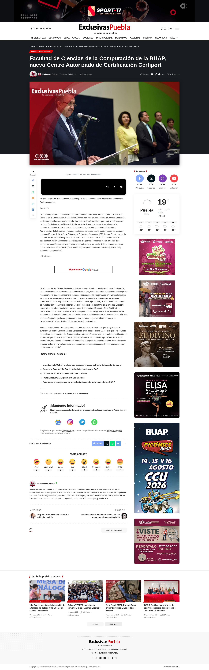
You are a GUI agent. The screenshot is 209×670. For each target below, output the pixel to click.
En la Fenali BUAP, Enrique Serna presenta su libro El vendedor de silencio (121, 608)
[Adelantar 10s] (121, 186)
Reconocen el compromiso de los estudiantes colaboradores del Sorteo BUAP (79, 382)
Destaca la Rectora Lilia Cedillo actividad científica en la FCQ (70, 369)
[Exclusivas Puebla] (104, 29)
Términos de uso (68, 431)
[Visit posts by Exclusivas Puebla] (33, 74)
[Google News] (40, 29)
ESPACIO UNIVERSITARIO (41, 51)
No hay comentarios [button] (115, 530)
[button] (165, 29)
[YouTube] (37, 29)
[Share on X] (33, 186)
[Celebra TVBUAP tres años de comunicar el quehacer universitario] (85, 591)
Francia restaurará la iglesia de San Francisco (64, 378)
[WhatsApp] (49, 29)
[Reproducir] (114, 187)
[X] (34, 29)
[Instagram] (43, 29)
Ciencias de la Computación (66, 393)
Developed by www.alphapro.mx (89, 667)
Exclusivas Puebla (49, 74)
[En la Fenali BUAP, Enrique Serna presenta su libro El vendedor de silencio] (123, 591)
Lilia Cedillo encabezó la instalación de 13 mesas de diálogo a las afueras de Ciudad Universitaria (47, 608)
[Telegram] (46, 29)
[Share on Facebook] (33, 180)
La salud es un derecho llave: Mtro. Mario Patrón (65, 373)
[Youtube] (174, 181)
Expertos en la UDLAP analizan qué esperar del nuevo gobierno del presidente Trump (82, 365)
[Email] (152, 74)
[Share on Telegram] (118, 443)
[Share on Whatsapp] (33, 192)
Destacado (35, 601)
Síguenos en (75, 269)
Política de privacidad (114, 431)
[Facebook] (31, 29)
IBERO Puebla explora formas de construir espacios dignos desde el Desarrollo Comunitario (160, 608)
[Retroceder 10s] (107, 186)
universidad (83, 393)
